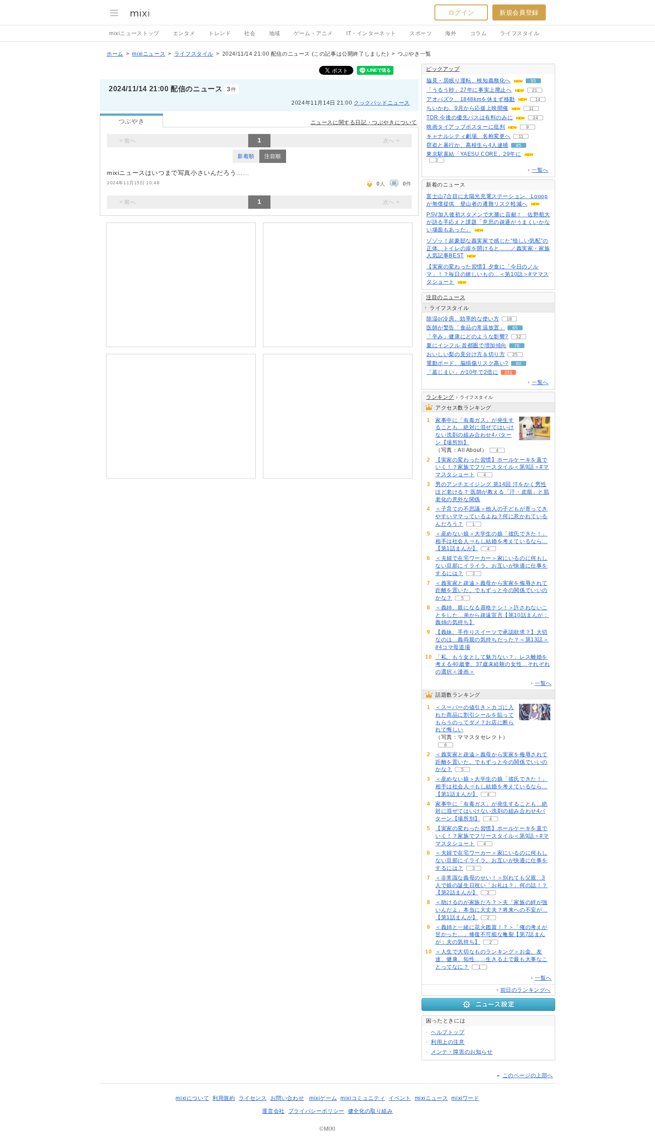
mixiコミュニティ (362, 1098)
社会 (249, 33)
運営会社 (273, 1111)
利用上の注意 (448, 1042)
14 (537, 99)
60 (518, 363)
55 (533, 80)
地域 (274, 33)
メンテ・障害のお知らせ (462, 1052)
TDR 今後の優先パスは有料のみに (469, 117)
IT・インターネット (371, 33)
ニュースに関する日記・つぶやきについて (364, 122)
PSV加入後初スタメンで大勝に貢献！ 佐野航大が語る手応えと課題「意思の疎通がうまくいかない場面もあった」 (488, 222)
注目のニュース (445, 297)
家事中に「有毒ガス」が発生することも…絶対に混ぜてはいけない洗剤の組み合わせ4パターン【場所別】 (474, 431)
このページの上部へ (528, 1075)
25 (515, 354)
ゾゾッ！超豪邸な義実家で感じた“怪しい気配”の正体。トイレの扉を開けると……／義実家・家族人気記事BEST (488, 248)
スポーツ (420, 33)
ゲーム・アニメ (313, 33)
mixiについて (192, 1098)
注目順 (272, 156)
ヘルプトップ (448, 1032)
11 (531, 108)
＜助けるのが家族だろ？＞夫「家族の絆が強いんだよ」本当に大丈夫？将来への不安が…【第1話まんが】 (491, 910)
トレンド (220, 33)
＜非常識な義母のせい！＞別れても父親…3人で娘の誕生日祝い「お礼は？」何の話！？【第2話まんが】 (491, 885)
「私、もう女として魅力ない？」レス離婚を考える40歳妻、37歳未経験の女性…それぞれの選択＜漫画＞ (492, 664)
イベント (400, 1098)
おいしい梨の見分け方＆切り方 (465, 354)
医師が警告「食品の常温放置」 (465, 328)
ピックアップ (443, 69)
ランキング (440, 397)
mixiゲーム (323, 1098)
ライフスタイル (519, 33)
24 (535, 117)
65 (515, 327)
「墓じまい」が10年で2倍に (462, 372)
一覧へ (540, 170)
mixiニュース (148, 54)
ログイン (461, 12)
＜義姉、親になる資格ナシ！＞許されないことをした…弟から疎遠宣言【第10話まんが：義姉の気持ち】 (492, 615)
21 (534, 90)
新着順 (245, 156)
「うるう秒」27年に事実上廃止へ (469, 90)
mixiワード (465, 1098)
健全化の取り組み (370, 1111)
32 (518, 336)
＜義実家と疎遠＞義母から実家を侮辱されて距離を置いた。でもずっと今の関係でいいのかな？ (491, 590)
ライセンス (253, 1098)
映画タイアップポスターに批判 (465, 127)
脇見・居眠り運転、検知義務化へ (468, 80)
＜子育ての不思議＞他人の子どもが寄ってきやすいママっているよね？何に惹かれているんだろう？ (491, 516)
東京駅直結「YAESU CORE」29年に (473, 154)
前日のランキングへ (525, 990)
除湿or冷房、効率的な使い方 (462, 319)
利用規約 (224, 1098)
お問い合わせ (287, 1098)
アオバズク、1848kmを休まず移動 (470, 99)
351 (508, 372)
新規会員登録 (519, 12)
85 (518, 145)
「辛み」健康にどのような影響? (467, 336)
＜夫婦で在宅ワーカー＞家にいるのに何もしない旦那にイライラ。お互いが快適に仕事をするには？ (491, 565)
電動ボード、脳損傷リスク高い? (467, 363)
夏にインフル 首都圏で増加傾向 (466, 345)
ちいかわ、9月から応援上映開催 (467, 108)
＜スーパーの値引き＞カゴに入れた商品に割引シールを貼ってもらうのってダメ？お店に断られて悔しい (474, 718)
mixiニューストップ (134, 33)
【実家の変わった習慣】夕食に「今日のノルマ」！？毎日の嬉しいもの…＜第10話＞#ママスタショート (487, 274)
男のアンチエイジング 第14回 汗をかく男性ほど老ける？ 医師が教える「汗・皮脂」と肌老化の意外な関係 (492, 492)
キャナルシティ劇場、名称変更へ (468, 136)
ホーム (114, 54)
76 (517, 345)
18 (509, 318)
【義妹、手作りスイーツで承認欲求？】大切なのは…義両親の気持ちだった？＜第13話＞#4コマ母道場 (492, 639)
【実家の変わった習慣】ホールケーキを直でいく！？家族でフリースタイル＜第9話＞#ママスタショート (492, 467)
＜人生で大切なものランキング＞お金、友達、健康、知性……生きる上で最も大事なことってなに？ (491, 959)
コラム (478, 33)
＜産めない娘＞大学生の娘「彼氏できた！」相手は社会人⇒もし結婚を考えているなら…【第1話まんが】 (491, 541)
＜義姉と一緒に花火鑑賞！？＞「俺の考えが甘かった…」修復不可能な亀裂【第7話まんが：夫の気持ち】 (491, 934)
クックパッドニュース (382, 103)
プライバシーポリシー (316, 1111)
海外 (450, 33)
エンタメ (184, 33)
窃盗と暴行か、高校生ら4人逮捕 (467, 145)
